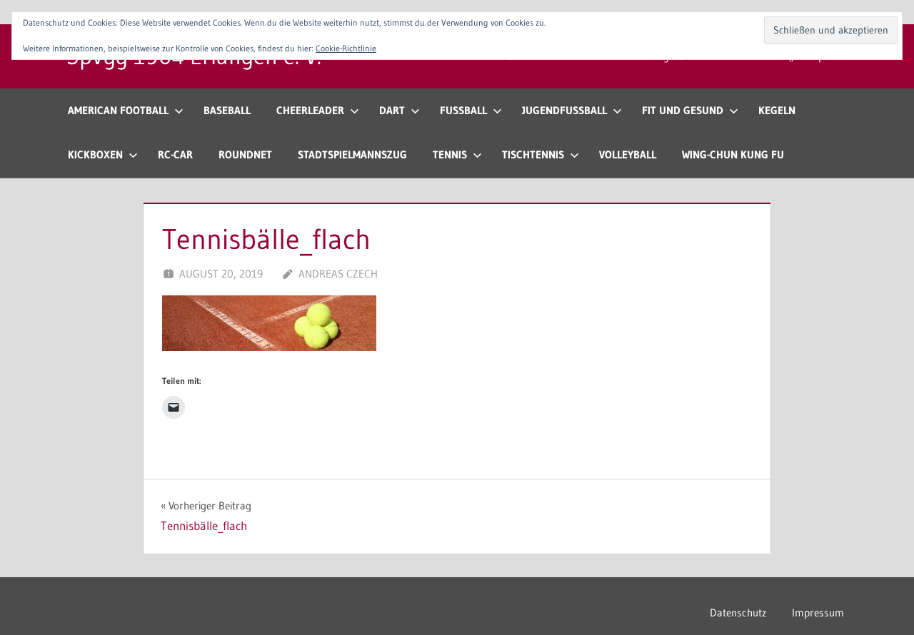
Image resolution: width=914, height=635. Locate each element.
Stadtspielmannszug (352, 154)
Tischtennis (533, 154)
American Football (118, 110)
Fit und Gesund (682, 110)
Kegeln (776, 110)
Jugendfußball (564, 110)
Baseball (227, 110)
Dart (392, 110)
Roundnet (245, 154)
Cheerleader (310, 110)
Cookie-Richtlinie (346, 48)
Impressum (818, 612)
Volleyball (627, 154)
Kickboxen (95, 154)
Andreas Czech (338, 273)
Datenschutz (738, 612)
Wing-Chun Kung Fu (733, 154)
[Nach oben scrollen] (880, 601)
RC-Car (175, 154)
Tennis (450, 154)
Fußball (463, 110)
